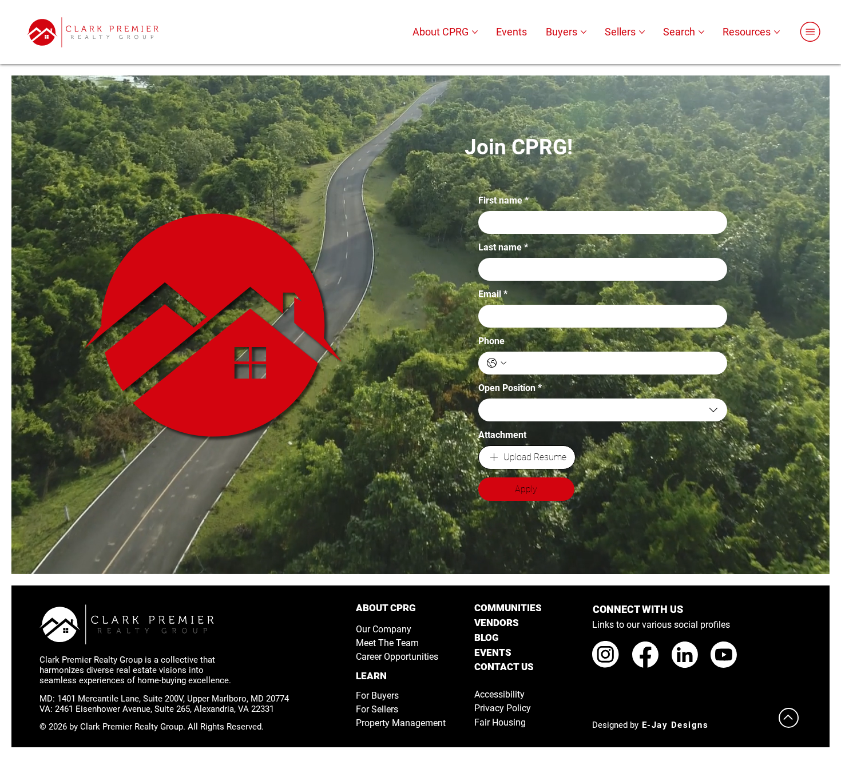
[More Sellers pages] (642, 32)
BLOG (486, 637)
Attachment (502, 434)
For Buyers (377, 695)
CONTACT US (504, 666)
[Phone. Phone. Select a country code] (496, 363)
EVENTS (492, 652)
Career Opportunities (397, 656)
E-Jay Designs (675, 725)
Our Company (383, 629)
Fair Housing (500, 722)
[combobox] (602, 410)
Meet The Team (387, 643)
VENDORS (496, 622)
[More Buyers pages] (583, 32)
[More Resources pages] (777, 32)
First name (503, 200)
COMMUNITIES (508, 607)
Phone (491, 341)
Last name (503, 247)
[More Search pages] (701, 32)
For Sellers (377, 709)
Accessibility (499, 694)
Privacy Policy (502, 708)
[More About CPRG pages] (475, 32)
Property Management (401, 723)
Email (492, 294)
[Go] (789, 718)
